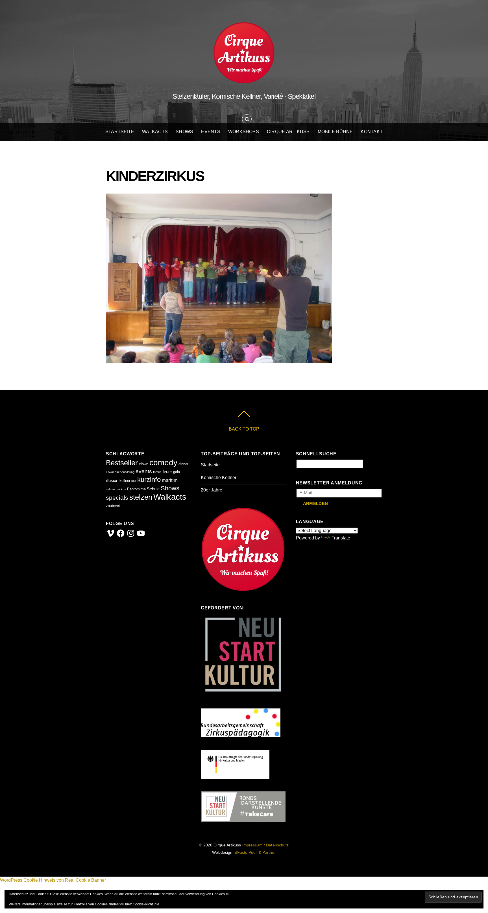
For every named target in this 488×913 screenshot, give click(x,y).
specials (117, 497)
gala (176, 472)
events (144, 471)
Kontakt (372, 131)
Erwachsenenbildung (120, 472)
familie (157, 472)
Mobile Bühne (335, 131)
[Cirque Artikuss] (244, 78)
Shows (184, 131)
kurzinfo (149, 479)
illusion (112, 480)
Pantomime (136, 489)
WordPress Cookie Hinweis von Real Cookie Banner (53, 880)
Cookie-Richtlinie (146, 904)
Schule (153, 488)
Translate (341, 537)
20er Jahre (211, 490)
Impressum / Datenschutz (265, 845)
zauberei (113, 506)
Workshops (243, 131)
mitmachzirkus (116, 489)
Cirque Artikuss (288, 131)
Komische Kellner (218, 477)
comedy (163, 462)
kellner (124, 481)
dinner (183, 464)
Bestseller (122, 463)
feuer (167, 471)
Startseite (119, 131)
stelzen (140, 497)
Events (210, 131)
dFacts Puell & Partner (255, 852)
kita (133, 480)
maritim (170, 480)
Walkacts (155, 131)
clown (143, 464)
